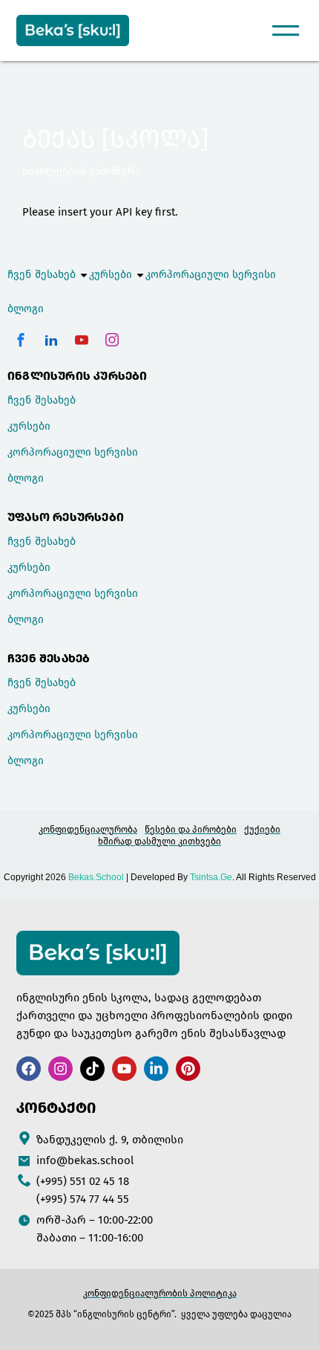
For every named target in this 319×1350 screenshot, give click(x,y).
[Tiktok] (92, 1068)
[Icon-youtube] (81, 339)
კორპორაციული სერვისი (210, 274)
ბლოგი (25, 309)
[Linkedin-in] (156, 1068)
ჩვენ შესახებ (41, 274)
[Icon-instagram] (112, 339)
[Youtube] (124, 1068)
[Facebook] (28, 1068)
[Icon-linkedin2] (51, 339)
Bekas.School (96, 877)
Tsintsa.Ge (211, 877)
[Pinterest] (188, 1068)
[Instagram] (60, 1068)
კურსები (110, 274)
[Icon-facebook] (20, 339)
